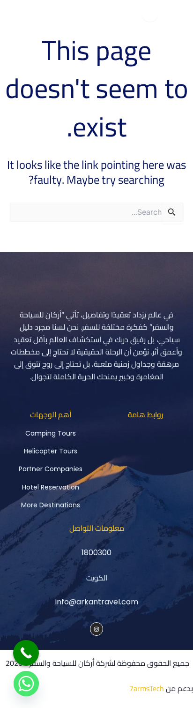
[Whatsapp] (26, 683)
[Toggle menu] (149, 13)
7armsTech (146, 688)
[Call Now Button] (26, 653)
